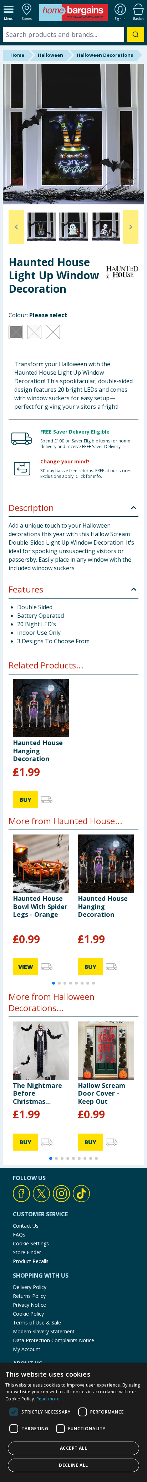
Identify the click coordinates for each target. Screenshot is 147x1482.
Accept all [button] (73, 1448)
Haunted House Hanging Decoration (38, 750)
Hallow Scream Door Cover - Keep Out (101, 1093)
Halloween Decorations (105, 55)
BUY (25, 800)
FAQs (19, 1234)
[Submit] (135, 34)
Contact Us (26, 1225)
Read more (48, 1399)
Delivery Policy (29, 1287)
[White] (53, 332)
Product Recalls (31, 1261)
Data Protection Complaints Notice (53, 1340)
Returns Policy (29, 1296)
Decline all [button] (73, 1465)
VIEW (25, 967)
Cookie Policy (28, 1313)
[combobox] (73, 34)
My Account (26, 1349)
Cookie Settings (31, 1243)
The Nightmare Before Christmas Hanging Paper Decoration (37, 1093)
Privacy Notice (29, 1304)
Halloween (50, 55)
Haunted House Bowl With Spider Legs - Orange (40, 906)
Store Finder (27, 1252)
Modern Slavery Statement (44, 1331)
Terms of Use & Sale (37, 1322)
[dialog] (73, 1422)
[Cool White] (34, 332)
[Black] (16, 332)
